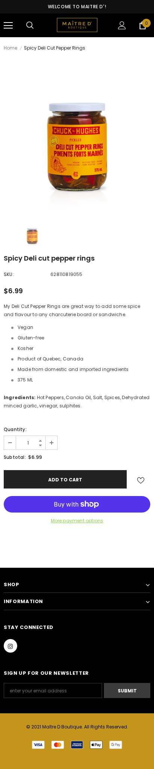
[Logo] (77, 25)
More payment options (77, 520)
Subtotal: (15, 457)
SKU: (9, 274)
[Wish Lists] (140, 479)
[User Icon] (122, 25)
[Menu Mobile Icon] (8, 25)
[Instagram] (10, 646)
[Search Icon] (30, 25)
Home (10, 48)
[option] (77, 135)
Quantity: (15, 429)
